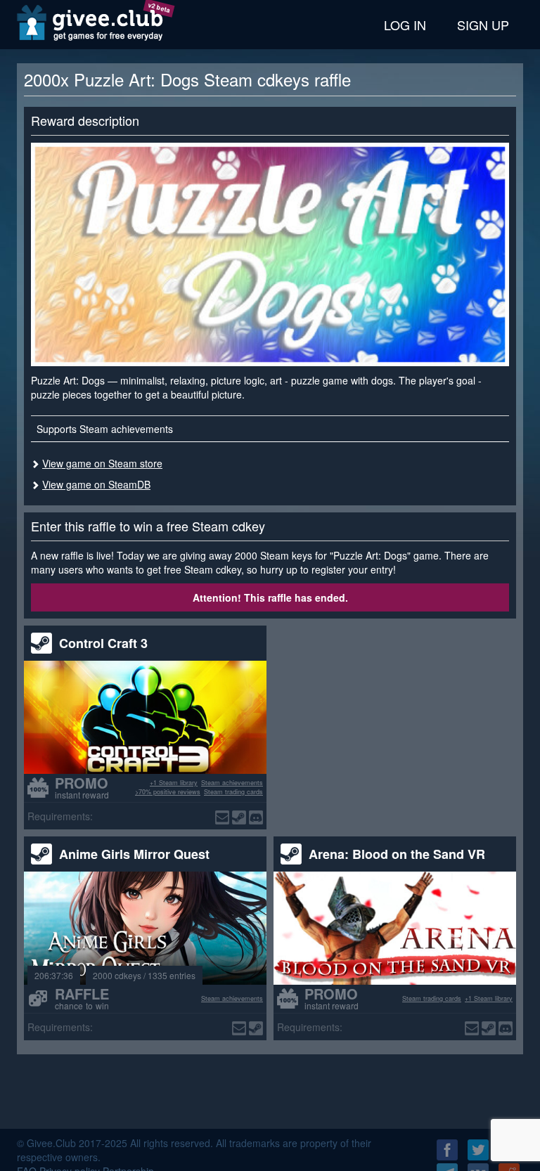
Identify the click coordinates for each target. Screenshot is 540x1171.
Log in (405, 24)
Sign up (483, 24)
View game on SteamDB (96, 484)
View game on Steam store (102, 463)
